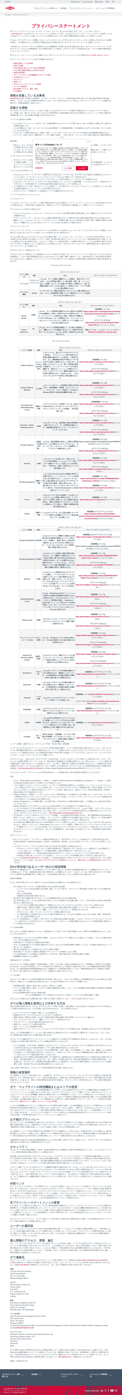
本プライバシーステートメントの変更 (27, 84)
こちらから (74, 998)
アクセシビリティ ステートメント (81, 8)
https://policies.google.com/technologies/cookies (95, 635)
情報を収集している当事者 (23, 63)
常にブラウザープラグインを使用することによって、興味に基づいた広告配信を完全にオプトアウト (75, 860)
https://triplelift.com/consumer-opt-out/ (103, 702)
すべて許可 (81, 168)
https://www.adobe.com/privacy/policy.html (95, 362)
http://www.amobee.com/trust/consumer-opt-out (94, 663)
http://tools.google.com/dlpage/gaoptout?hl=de (65, 813)
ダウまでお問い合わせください (97, 55)
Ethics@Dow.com (64, 1357)
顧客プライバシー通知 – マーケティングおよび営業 (38, 1101)
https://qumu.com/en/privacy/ (102, 722)
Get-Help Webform (23, 1264)
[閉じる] (88, 142)
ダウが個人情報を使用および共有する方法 (29, 70)
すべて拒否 (68, 168)
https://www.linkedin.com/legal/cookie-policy (93, 738)
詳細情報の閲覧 (39, 168)
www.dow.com (17, 33)
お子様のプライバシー (22, 77)
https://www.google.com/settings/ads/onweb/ (93, 537)
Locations (100, 2)
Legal (8, 2)
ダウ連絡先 (18, 91)
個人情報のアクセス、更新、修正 (26, 88)
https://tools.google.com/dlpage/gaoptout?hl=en (97, 451)
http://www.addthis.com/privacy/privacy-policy (96, 460)
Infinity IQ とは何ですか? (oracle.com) (102, 332)
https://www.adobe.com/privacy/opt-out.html (97, 371)
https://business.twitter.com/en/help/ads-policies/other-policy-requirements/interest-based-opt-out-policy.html (99, 516)
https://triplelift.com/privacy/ (101, 694)
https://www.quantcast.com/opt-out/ (90, 674)
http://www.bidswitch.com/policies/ (90, 710)
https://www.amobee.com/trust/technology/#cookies (96, 654)
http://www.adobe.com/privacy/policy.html (92, 596)
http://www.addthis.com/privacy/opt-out (94, 469)
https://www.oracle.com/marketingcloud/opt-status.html (102, 323)
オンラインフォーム (35, 1354)
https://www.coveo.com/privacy (92, 499)
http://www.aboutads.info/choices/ (30, 768)
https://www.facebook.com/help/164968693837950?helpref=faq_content (99, 479)
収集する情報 (18, 65)
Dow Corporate (87, 2)
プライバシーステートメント (55, 163)
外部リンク (18, 82)
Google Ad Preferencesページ (32, 857)
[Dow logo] (10, 8)
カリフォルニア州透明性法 (105, 8)
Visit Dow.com (75, 2)
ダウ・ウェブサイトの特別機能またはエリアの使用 (32, 75)
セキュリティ (18, 79)
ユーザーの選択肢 (20, 86)
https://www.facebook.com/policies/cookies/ (96, 488)
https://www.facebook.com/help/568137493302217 (95, 565)
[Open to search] (114, 2)
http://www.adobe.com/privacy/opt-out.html (92, 606)
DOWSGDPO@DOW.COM (24, 1328)
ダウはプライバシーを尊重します (46, 8)
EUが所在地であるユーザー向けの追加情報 (29, 68)
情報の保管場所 (19, 72)
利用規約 (63, 8)
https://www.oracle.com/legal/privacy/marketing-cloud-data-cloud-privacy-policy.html (102, 312)
